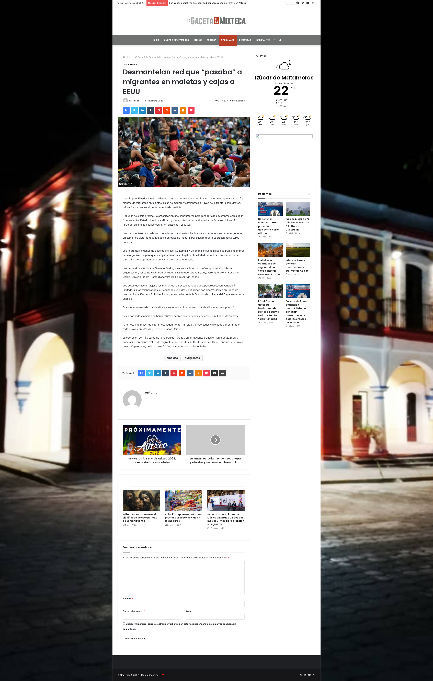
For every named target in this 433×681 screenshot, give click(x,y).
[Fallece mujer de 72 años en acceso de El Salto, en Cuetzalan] (298, 209)
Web (188, 611)
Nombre (128, 598)
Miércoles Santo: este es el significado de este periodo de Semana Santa (140, 518)
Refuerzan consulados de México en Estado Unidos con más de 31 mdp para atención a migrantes (225, 519)
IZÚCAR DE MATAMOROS (176, 40)
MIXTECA (211, 40)
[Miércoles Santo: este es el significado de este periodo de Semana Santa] (141, 500)
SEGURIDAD (245, 40)
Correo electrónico (134, 611)
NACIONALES (227, 40)
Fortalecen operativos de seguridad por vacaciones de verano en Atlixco (269, 267)
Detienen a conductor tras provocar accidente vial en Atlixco (268, 226)
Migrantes (193, 358)
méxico (173, 358)
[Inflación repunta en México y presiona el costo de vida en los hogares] (183, 500)
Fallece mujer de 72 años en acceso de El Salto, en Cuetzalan (298, 224)
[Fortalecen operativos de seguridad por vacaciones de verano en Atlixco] (270, 250)
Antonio (132, 100)
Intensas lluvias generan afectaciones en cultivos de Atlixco (200, 3)
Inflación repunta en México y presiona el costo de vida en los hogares (183, 518)
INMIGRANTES (263, 40)
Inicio (128, 57)
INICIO (156, 40)
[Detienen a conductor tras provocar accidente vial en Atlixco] (270, 209)
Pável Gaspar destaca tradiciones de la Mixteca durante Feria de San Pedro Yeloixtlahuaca (269, 310)
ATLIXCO (197, 40)
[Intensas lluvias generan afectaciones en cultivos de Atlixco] (298, 250)
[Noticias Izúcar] (216, 20)
